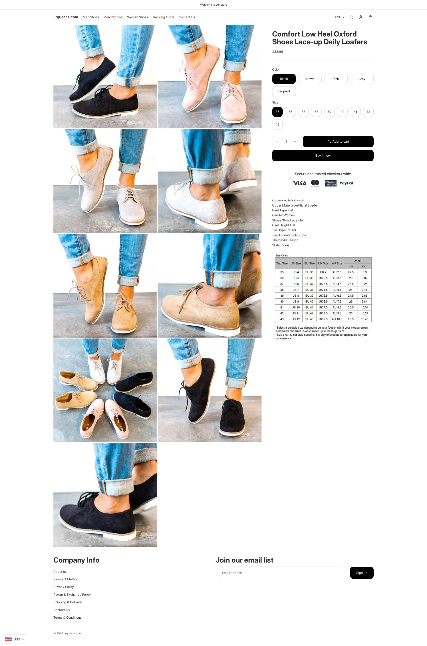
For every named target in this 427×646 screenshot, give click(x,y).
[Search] (351, 17)
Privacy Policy (63, 587)
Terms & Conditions (67, 617)
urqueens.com (73, 633)
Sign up (361, 572)
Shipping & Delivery (67, 602)
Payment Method (66, 579)
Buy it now (322, 155)
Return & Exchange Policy (72, 594)
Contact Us (61, 610)
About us (59, 571)
